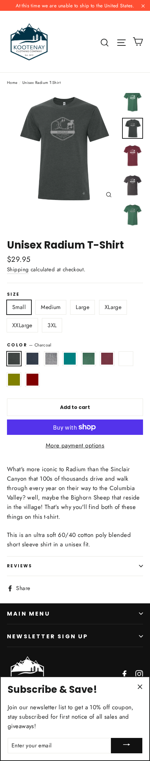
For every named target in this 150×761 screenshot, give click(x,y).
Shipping (18, 269)
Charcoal (14, 359)
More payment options (75, 445)
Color (29, 345)
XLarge (113, 307)
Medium (50, 307)
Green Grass (89, 359)
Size (13, 294)
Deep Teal (70, 359)
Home (12, 82)
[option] (62, 148)
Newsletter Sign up (47, 636)
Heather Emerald (126, 359)
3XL (52, 325)
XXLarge (22, 325)
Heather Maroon (32, 380)
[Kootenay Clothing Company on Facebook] (124, 673)
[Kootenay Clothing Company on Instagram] (139, 673)
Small (19, 307)
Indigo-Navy (32, 359)
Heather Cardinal (107, 359)
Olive (14, 380)
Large (82, 307)
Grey (51, 359)
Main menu (28, 614)
